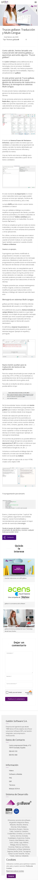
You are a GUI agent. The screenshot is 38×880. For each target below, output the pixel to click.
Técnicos (12, 785)
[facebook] (8, 44)
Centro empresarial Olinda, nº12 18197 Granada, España (20, 746)
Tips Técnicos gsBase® (11, 40)
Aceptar (11, 876)
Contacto (10, 537)
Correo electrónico (12, 683)
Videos (11, 771)
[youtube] (17, 759)
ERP (10, 781)
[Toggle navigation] (36, 2)
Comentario (10, 653)
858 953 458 (13, 755)
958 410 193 (13, 751)
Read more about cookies (15, 871)
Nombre (9, 676)
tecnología (21, 523)
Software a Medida (15, 774)
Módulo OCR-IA (14, 789)
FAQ (10, 778)
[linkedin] (12, 44)
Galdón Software (10, 62)
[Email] (2, 878)
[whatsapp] (15, 44)
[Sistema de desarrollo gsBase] (19, 803)
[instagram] (20, 759)
